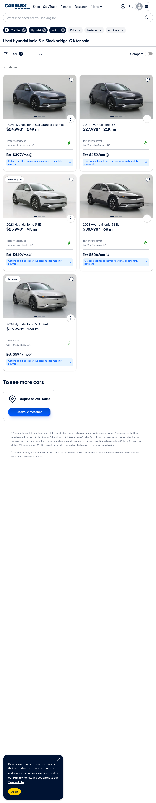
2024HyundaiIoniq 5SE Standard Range (35, 124)
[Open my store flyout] (123, 6)
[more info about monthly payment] (31, 155)
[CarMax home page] (17, 6)
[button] (15, 30)
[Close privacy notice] (59, 759)
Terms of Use (16, 782)
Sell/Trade (50, 6)
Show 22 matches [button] (29, 412)
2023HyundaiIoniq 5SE (23, 224)
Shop (36, 6)
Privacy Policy (22, 777)
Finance (66, 6)
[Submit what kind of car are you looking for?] (147, 17)
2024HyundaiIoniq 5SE (100, 124)
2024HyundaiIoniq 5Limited (27, 324)
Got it (14, 791)
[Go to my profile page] (143, 6)
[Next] (71, 97)
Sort (41, 54)
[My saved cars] (131, 6)
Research (81, 6)
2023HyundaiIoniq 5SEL (101, 224)
